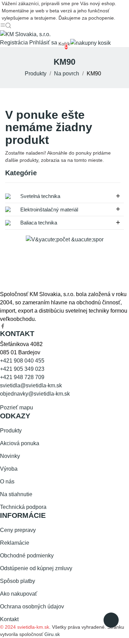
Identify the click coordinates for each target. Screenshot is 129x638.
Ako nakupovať (18, 594)
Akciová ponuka (19, 443)
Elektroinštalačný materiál (48, 209)
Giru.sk (52, 634)
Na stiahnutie (16, 494)
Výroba (9, 469)
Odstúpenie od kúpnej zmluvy (36, 568)
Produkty (11, 430)
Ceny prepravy (18, 530)
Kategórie (21, 173)
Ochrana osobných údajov (32, 606)
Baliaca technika (38, 223)
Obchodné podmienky (27, 555)
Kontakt (9, 619)
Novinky (10, 456)
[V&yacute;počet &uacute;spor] (65, 239)
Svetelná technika (39, 196)
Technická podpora (23, 507)
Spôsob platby (17, 581)
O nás (7, 481)
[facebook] (3, 326)
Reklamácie (14, 543)
